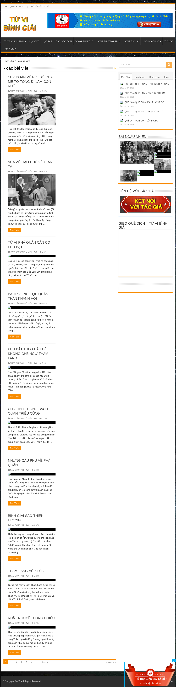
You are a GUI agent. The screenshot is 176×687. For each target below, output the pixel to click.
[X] (174, 661)
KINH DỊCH (10, 48)
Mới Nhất (125, 77)
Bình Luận (154, 77)
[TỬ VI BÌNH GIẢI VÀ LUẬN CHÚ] (19, 23)
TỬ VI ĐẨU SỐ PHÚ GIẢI (21, 91)
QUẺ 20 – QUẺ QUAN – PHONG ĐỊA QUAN (147, 84)
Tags (166, 77)
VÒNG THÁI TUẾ (84, 41)
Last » (45, 662)
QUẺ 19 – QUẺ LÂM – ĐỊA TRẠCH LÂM (145, 93)
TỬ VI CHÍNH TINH (14, 41)
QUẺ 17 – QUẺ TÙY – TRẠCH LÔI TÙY (145, 111)
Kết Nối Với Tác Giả (40, 6)
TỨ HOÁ (168, 41)
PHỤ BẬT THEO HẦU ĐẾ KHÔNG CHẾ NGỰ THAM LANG (28, 353)
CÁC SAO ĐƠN (64, 41)
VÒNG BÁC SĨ (131, 41)
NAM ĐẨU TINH (17, 470)
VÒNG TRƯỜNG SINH (108, 41)
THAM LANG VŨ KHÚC (26, 571)
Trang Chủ (8, 61)
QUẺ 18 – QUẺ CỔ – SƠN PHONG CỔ (144, 102)
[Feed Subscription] (115, 68)
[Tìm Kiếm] (169, 65)
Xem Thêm (14, 149)
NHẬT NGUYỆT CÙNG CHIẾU (31, 618)
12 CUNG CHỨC (150, 41)
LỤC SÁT (47, 41)
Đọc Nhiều (140, 77)
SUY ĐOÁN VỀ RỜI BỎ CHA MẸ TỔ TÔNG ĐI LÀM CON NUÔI (30, 81)
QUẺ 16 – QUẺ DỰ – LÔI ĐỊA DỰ (142, 120)
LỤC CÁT (34, 41)
